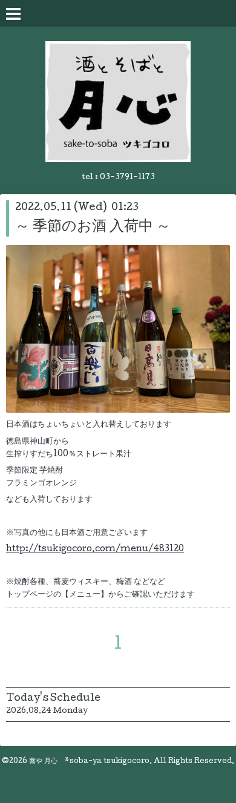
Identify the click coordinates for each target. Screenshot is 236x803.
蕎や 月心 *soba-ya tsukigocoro (89, 761)
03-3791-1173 (127, 178)
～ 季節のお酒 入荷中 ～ (93, 227)
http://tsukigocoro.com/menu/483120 (95, 549)
